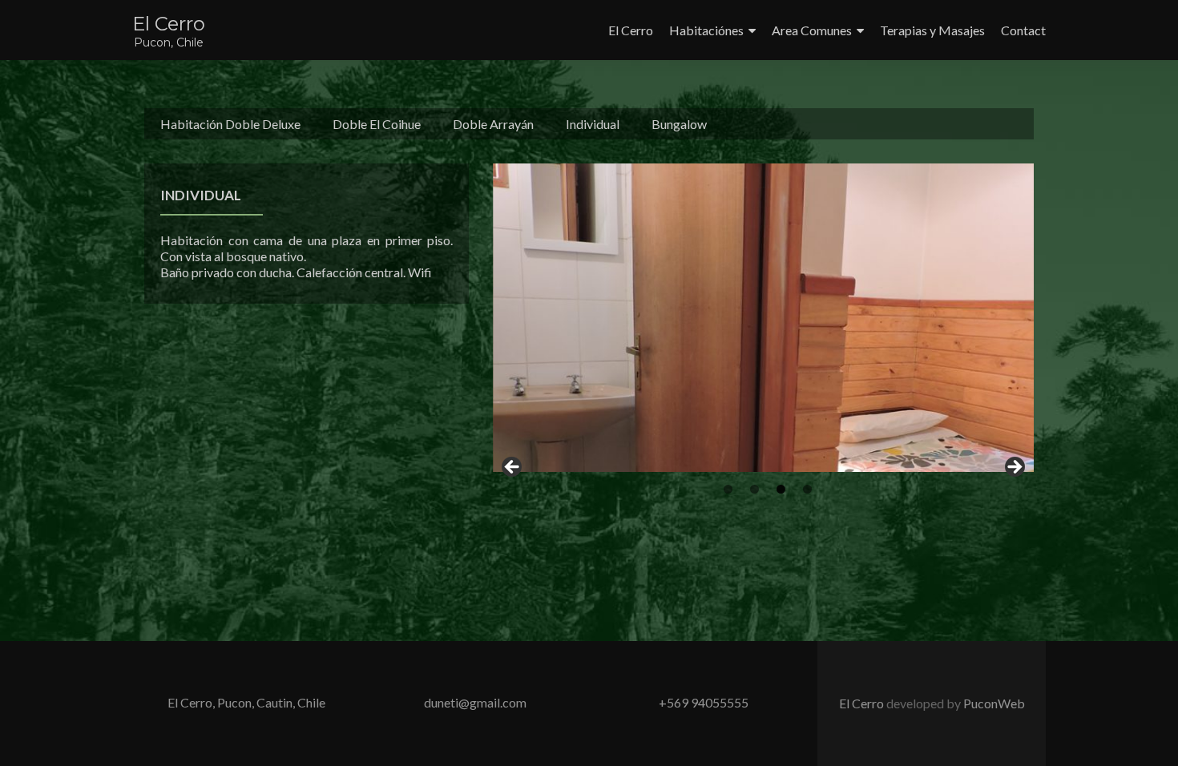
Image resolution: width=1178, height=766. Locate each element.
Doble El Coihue (377, 123)
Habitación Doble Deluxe (230, 123)
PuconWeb (994, 703)
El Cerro (168, 23)
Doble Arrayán (493, 123)
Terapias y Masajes (932, 30)
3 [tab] (781, 489)
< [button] (513, 468)
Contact (1023, 30)
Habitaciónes (706, 30)
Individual (592, 123)
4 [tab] (807, 489)
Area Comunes (812, 30)
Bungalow (679, 123)
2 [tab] (754, 489)
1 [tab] (728, 489)
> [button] (1014, 468)
